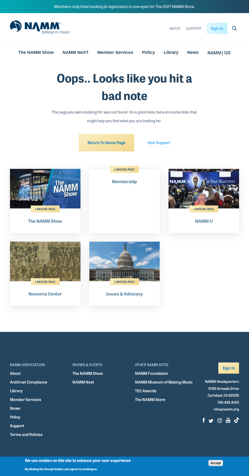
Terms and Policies (26, 434)
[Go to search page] (234, 29)
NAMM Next (83, 382)
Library (171, 52)
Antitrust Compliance (28, 382)
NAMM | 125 (219, 52)
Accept (216, 463)
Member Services (115, 52)
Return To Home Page (106, 142)
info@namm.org (226, 409)
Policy (148, 52)
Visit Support (158, 142)
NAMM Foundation (151, 373)
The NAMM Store (150, 399)
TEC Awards (145, 391)
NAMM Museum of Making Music (164, 382)
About (174, 28)
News (193, 52)
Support (194, 28)
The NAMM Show (36, 52)
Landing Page (45, 209)
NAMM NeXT (75, 52)
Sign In (217, 28)
